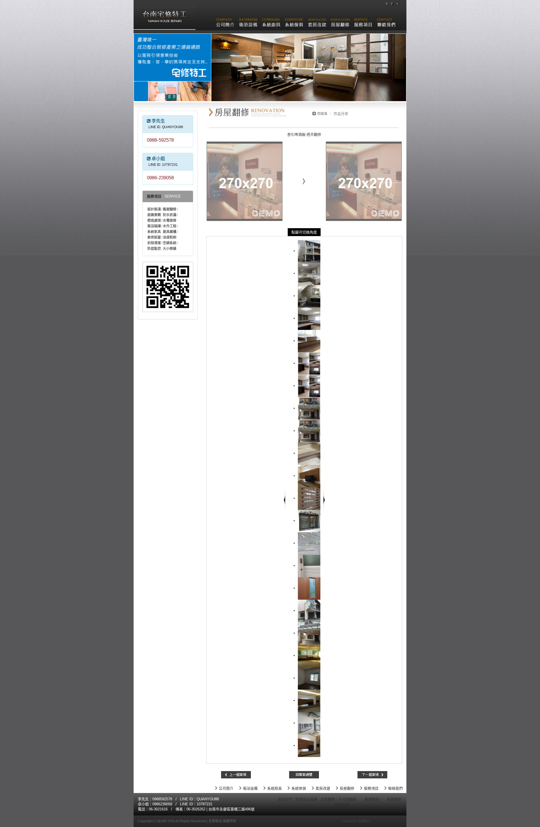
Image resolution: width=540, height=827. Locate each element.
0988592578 (162, 799)
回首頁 (322, 114)
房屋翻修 (346, 788)
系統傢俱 (298, 788)
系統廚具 (274, 788)
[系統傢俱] (294, 19)
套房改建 (322, 788)
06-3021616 (158, 809)
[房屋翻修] (340, 19)
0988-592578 (160, 140)
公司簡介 (225, 788)
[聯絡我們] (386, 19)
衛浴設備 (250, 788)
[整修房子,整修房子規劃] (382, 799)
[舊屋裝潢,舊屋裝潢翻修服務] (360, 799)
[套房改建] (317, 19)
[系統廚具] (271, 19)
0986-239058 (160, 177)
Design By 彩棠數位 (356, 821)
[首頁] (164, 15)
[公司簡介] (225, 19)
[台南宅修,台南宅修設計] (330, 805)
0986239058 (162, 804)
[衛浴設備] (248, 19)
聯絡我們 (395, 788)
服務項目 (371, 788)
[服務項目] (363, 19)
